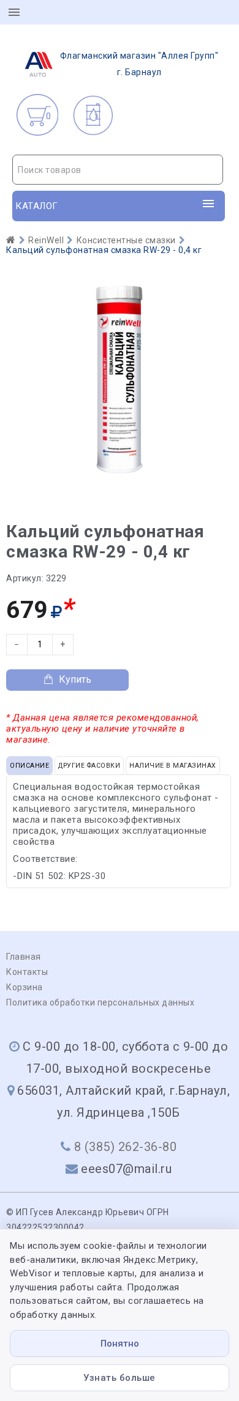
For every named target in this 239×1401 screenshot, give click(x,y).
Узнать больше (119, 1377)
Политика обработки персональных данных (100, 1002)
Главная (23, 957)
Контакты (27, 972)
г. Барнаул (139, 64)
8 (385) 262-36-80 (125, 1146)
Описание (29, 766)
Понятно (120, 1343)
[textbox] (117, 170)
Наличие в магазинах (172, 766)
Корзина (24, 987)
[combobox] (117, 170)
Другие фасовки (89, 766)
